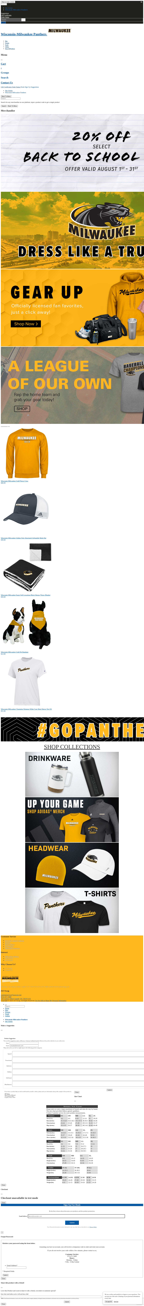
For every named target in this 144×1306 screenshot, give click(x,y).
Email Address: (23, 1216)
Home (7, 1008)
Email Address (12, 1265)
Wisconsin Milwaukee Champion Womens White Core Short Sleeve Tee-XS (26, 709)
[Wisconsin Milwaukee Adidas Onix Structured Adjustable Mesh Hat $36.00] (27, 536)
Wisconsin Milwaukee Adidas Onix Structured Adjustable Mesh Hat (23, 538)
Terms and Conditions (12, 948)
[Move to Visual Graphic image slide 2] (3, 426)
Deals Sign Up (26, 87)
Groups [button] (4, 4)
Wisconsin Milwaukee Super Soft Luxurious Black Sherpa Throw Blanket (25, 595)
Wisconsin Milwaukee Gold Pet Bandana (14, 652)
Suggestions (35, 87)
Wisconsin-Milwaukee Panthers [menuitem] (15, 92)
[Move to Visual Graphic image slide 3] (5, 426)
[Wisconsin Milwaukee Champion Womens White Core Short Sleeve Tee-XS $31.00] (27, 707)
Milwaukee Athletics (12, 956)
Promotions (9, 960)
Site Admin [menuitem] (9, 8)
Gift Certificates (6, 87)
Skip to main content (8, 2)
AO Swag (8, 968)
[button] (3, 22)
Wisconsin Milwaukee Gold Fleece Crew (14, 481)
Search (4, 106)
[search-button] (23, 19)
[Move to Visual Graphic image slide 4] (7, 426)
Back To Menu (6, 96)
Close (77, 1092)
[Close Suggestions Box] (2, 1030)
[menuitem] (16, 10)
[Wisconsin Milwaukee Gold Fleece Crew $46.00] (27, 479)
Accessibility (9, 946)
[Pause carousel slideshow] (9, 426)
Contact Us (9, 970)
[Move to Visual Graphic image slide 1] (2, 426)
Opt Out (116, 1301)
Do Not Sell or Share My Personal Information (50, 1001)
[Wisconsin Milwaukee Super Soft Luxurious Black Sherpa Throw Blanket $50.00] (27, 593)
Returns (7, 942)
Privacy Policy (10, 944)
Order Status (16, 87)
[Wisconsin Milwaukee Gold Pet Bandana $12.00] (27, 650)
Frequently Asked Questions (14, 940)
